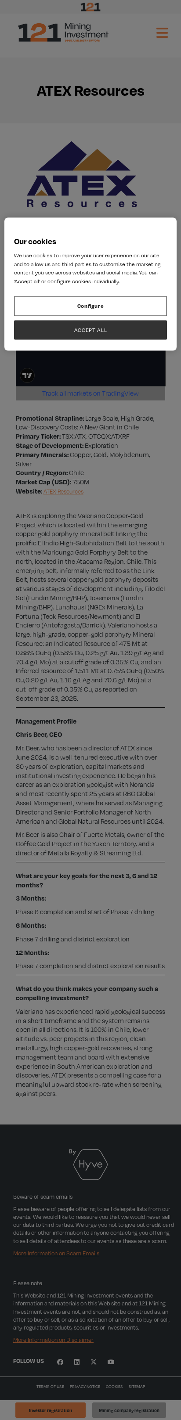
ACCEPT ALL (90, 329)
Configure (90, 306)
